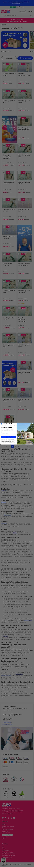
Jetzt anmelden (8, 436)
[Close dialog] (33, 423)
